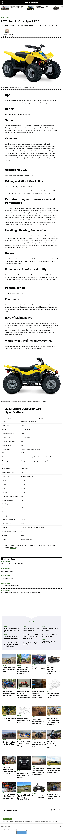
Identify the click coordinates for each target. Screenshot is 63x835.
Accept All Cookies (21, 832)
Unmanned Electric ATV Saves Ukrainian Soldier (24, 797)
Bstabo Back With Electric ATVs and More (50, 635)
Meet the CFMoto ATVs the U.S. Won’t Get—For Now (11, 630)
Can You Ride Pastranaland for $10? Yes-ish (38, 721)
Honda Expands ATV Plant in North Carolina (53, 796)
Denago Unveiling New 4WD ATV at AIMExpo (23, 775)
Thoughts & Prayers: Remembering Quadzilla (11, 637)
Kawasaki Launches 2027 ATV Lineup (50, 629)
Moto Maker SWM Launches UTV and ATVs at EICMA (53, 770)
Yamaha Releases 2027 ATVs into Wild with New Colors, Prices (30, 636)
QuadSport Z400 (29, 158)
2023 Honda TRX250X (7, 578)
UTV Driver (30, 815)
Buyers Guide (5, 18)
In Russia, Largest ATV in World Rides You (39, 744)
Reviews (5, 688)
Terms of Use (7, 815)
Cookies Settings (7, 818)
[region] (31, 829)
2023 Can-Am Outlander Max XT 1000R (12, 564)
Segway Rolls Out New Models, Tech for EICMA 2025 (8, 797)
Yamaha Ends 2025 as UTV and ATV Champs (24, 744)
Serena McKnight (8, 34)
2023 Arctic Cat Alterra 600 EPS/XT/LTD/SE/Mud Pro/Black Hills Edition (21, 592)
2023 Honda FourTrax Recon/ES (10, 585)
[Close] (60, 826)
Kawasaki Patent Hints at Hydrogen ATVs (23, 720)
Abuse (23, 815)
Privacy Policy (16, 815)
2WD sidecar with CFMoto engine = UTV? (53, 696)
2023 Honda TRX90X (7, 571)
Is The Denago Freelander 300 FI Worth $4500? (8, 693)
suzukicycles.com (26, 539)
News (5, 626)
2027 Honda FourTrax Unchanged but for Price (49, 642)
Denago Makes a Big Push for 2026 (31, 643)
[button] (51, 810)
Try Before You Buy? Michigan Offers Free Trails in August (11, 644)
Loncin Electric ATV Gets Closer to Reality (31, 629)
